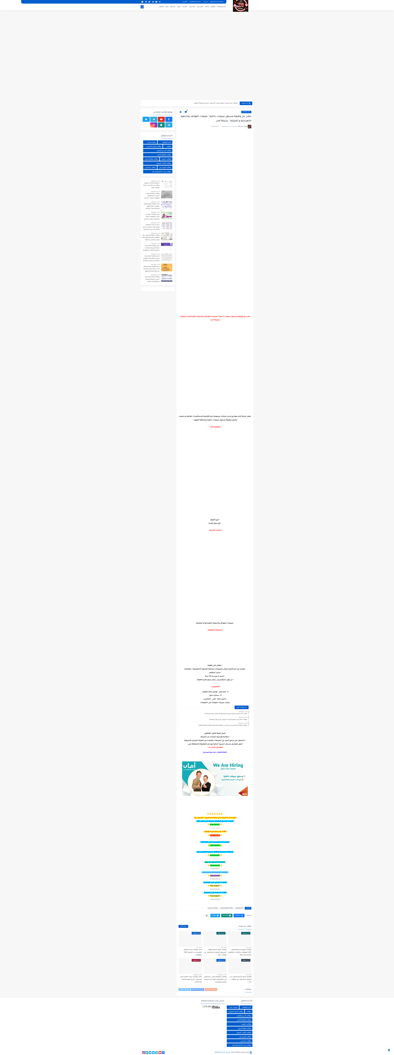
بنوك (167, 6)
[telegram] (153, 1)
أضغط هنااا (215, 824)
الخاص (207, 6)
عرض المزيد (183, 926)
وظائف (169, 146)
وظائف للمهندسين (165, 167)
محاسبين (192, 6)
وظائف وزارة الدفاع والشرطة (161, 171)
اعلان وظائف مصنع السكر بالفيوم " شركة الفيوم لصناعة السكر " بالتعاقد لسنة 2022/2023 (152, 206)
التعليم (161, 6)
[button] (239, 915)
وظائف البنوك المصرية (154, 146)
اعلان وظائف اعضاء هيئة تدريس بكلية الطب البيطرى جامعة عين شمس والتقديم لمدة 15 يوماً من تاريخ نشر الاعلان (151, 258)
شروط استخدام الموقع (216, 1)
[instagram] (153, 124)
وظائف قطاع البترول (151, 159)
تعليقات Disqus (184, 989)
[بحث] (142, 6)
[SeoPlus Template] (250, 1052)
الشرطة (172, 6)
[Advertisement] (197, 26)
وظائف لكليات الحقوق (164, 163)
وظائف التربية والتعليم (164, 150)
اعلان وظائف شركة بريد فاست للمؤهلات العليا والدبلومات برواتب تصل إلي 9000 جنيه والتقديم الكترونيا (151, 217)
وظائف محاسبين (213, 908)
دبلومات (184, 6)
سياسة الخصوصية (195, 1)
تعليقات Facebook (197, 989)
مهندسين (200, 6)
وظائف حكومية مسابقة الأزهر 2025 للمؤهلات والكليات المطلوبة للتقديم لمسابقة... (239, 952)
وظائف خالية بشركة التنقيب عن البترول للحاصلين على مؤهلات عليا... (240, 979)
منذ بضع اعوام (242, 711)
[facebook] (160, 1)
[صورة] (166, 184)
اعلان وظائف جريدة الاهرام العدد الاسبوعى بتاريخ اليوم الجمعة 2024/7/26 (191, 979)
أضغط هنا (215, 845)
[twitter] (149, 1)
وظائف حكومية (166, 159)
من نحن (205, 1)
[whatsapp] (142, 1)
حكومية (213, 6)
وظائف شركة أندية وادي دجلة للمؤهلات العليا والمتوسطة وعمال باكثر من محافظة (151, 238)
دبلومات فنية (152, 142)
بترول (179, 6)
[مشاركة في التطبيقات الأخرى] (206, 915)
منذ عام (248, 947)
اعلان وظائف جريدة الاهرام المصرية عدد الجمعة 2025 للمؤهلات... (193, 952)
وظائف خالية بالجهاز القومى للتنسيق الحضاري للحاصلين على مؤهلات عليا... (215, 952)
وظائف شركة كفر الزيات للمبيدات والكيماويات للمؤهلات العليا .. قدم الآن (152, 196)
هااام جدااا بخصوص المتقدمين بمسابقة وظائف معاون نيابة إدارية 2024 (226, 713)
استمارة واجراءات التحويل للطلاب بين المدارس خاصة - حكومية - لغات (151, 185)
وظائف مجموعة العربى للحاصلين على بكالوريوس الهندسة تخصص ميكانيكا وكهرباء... (210, 103)
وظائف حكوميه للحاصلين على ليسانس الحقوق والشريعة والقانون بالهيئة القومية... (222, 725)
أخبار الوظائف (221, 6)
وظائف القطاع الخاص (226, 908)
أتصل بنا (184, 1)
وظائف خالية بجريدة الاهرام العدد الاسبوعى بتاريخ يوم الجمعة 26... (227, 719)
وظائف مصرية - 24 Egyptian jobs (224, 1052)
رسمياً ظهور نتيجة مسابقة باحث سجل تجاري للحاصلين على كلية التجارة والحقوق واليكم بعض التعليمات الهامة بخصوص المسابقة (151, 269)
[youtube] (156, 1)
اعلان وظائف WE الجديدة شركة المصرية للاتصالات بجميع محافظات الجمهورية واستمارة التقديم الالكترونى (151, 248)
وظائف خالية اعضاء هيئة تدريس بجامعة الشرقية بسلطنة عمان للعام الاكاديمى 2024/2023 (152, 279)
